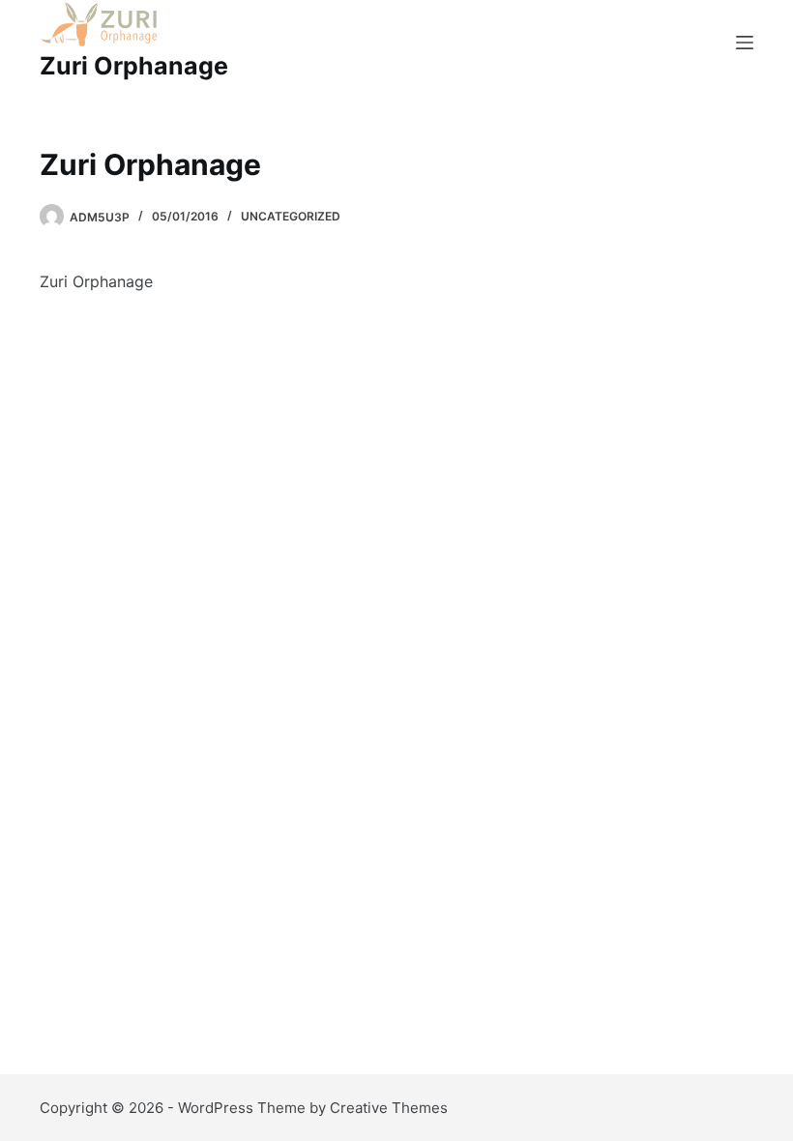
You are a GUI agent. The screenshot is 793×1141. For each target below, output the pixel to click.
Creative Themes (389, 1107)
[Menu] (744, 42)
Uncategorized (290, 216)
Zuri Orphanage (134, 65)
